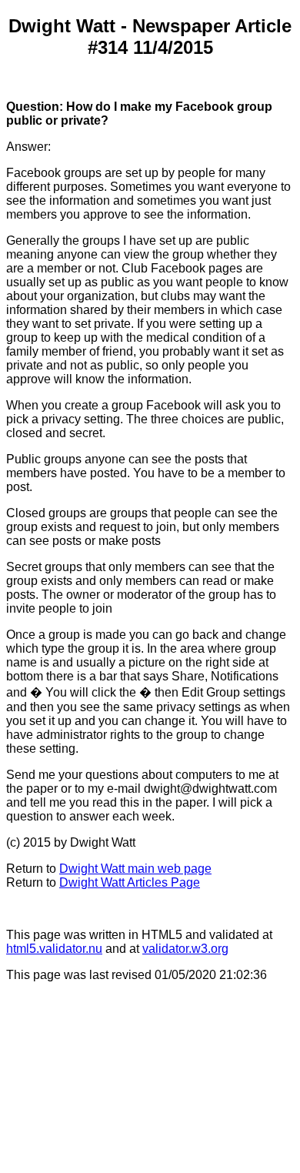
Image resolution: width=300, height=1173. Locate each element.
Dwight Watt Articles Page (129, 882)
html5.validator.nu (54, 948)
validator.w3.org (185, 948)
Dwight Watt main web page (135, 868)
